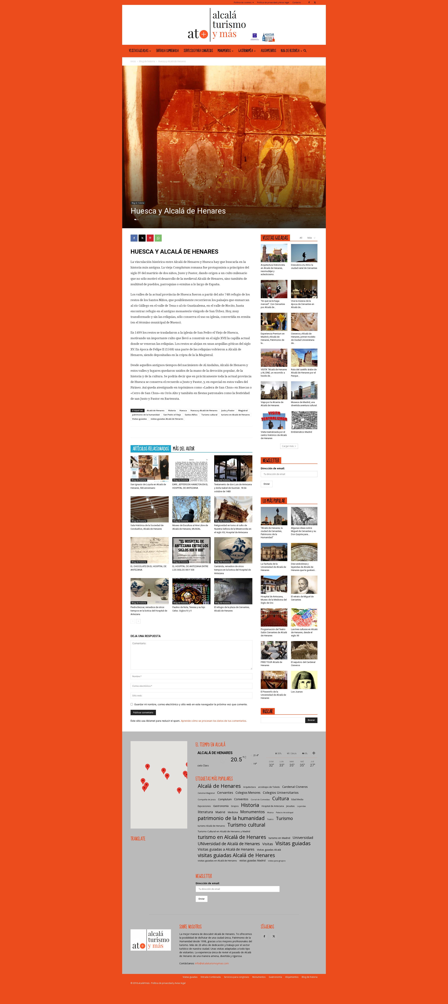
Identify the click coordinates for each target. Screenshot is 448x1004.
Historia (172, 410)
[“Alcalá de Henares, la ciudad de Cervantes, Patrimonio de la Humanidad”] (274, 516)
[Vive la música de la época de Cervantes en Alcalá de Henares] (304, 289)
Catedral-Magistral (206, 793)
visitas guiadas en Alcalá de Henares (217, 860)
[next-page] (138, 621)
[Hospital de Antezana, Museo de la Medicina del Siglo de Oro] (274, 585)
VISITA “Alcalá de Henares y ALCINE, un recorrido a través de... (274, 372)
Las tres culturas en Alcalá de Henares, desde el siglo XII (304, 632)
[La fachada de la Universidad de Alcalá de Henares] (274, 552)
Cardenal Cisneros (295, 787)
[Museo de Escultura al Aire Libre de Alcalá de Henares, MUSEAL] (191, 509)
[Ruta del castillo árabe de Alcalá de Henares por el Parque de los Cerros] (304, 358)
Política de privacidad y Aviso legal (273, 2)
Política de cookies (242, 2)
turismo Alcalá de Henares (211, 825)
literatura (205, 812)
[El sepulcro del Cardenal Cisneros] (304, 650)
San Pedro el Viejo (172, 414)
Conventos (241, 799)
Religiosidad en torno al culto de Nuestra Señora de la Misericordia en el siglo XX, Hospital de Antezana (232, 529)
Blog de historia (290, 51)
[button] (305, 51)
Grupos (235, 806)
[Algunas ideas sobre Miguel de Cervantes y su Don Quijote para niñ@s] (304, 516)
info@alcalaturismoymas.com (212, 963)
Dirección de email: (273, 468)
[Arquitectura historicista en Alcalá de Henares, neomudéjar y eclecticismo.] (274, 253)
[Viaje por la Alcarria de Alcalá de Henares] (274, 390)
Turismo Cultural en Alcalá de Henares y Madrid (224, 831)
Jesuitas (290, 806)
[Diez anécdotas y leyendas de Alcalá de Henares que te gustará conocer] (304, 552)
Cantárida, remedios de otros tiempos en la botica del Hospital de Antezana (232, 570)
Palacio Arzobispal (284, 812)
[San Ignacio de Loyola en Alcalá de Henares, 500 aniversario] (150, 468)
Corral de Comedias (260, 799)
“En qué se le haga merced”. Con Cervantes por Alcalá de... (273, 304)
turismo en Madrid (279, 838)
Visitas (267, 844)
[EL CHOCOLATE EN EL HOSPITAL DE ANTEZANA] (150, 550)
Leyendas (301, 806)
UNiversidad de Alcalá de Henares (229, 844)
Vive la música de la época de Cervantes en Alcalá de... (302, 304)
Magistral (243, 410)
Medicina (233, 812)
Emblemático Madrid (301, 432)
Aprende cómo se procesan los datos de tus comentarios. (214, 720)
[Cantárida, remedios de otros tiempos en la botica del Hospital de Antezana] (233, 550)
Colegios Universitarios (281, 792)
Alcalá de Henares (155, 410)
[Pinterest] (150, 238)
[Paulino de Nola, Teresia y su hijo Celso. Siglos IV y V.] (191, 591)
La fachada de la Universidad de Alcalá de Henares (273, 567)
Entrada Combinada (167, 51)
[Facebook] (309, 2)
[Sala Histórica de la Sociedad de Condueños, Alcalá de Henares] (150, 509)
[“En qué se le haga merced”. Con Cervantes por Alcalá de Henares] (274, 289)
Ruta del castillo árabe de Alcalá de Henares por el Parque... (304, 372)
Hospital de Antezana (273, 806)
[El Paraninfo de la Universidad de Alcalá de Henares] (274, 680)
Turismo (284, 818)
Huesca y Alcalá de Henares (204, 410)
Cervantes (225, 792)
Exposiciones (204, 806)
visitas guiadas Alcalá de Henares (167, 419)
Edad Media (297, 799)
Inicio (133, 61)
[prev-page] (133, 621)
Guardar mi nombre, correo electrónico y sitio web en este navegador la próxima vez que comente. (190, 704)
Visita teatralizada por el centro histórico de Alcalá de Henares (274, 435)
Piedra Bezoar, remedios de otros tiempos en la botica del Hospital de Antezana (149, 611)
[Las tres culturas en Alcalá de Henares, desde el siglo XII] (304, 617)
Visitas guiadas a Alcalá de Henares (226, 849)
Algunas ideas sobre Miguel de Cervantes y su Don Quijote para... (303, 531)
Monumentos (224, 51)
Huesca (183, 410)
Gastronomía (246, 51)
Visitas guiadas (138, 51)
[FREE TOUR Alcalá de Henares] (274, 650)
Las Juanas (297, 691)
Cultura (280, 798)
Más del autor (183, 448)
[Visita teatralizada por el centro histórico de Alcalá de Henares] (274, 420)
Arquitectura (249, 787)
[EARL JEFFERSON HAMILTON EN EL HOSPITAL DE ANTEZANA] (191, 468)
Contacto (296, 2)
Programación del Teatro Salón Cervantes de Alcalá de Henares (274, 632)
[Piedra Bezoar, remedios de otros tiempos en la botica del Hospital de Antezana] (150, 591)
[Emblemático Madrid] (304, 420)
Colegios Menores (248, 792)
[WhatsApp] (158, 238)
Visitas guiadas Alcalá (269, 849)
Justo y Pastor (227, 410)
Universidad (303, 837)
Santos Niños (191, 414)
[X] (314, 2)
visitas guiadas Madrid (252, 860)
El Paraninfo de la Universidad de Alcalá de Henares (273, 694)
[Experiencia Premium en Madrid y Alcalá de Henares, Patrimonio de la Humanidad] (274, 322)
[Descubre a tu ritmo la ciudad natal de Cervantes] (304, 253)
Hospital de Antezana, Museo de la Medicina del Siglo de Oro (274, 599)
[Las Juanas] (304, 680)
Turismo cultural (209, 414)
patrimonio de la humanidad (146, 414)
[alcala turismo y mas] (224, 25)
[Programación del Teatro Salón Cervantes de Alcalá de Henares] (274, 617)
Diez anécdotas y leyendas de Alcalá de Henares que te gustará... (303, 567)
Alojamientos (268, 51)
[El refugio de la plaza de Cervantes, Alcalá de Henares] (233, 591)
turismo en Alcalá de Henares (235, 414)
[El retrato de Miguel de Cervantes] (304, 585)
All (301, 237)
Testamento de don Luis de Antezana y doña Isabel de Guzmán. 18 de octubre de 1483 (233, 488)
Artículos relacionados (151, 448)
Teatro (270, 819)
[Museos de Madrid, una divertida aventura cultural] (304, 390)
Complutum (225, 799)
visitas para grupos (276, 860)
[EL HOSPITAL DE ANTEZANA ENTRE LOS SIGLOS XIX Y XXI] (191, 550)
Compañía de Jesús (207, 799)
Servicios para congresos (198, 51)
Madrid (220, 812)
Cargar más (288, 446)
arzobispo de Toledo (269, 787)
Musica (270, 812)
